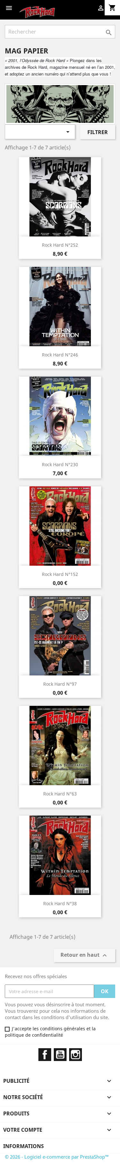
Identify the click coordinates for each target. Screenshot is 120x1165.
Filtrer (97, 132)
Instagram (75, 1054)
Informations (23, 1146)
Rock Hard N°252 (60, 245)
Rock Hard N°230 (60, 464)
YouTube (60, 1054)
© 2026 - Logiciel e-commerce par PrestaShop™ (57, 1156)
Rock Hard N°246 (60, 355)
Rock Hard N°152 (60, 574)
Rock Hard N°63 (60, 794)
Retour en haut (84, 956)
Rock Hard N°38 (60, 903)
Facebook (44, 1054)
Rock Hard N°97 (60, 684)
